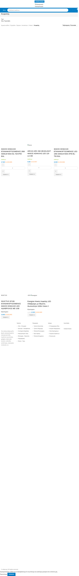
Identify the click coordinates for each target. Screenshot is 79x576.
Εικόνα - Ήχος (21, 341)
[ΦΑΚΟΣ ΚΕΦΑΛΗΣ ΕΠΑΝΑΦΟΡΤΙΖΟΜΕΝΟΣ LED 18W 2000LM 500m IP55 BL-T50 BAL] (65, 86)
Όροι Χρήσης (37, 333)
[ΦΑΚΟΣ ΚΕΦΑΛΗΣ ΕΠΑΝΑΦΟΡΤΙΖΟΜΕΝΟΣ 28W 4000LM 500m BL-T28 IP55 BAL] (12, 86)
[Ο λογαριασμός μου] (71, 10)
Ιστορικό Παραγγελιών (54, 328)
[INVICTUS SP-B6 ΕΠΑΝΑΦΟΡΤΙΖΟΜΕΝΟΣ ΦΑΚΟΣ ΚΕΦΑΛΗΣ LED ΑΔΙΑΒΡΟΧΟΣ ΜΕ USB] (12, 236)
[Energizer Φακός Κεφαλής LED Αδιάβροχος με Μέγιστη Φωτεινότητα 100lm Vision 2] (39, 236)
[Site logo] (39, 5)
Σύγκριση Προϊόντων (54, 333)
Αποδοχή (11, 574)
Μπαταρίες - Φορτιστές (23, 336)
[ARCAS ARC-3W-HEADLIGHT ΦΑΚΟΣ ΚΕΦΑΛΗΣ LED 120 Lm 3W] (39, 86)
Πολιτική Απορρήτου (39, 336)
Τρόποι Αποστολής (38, 326)
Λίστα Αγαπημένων (54, 331)
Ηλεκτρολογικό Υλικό (23, 333)
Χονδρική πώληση (39, 1)
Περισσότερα (3, 574)
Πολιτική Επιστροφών (39, 331)
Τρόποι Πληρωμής (38, 328)
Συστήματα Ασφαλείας (23, 331)
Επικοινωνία (52, 336)
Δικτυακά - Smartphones (24, 328)
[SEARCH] (66, 10)
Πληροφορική (21, 338)
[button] (5, 174)
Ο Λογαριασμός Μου (54, 326)
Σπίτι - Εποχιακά (22, 326)
